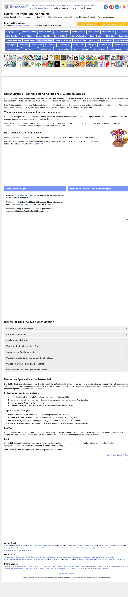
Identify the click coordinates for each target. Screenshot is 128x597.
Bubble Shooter (96, 36)
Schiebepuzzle (13, 49)
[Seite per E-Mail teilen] (105, 6)
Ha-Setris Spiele (62, 49)
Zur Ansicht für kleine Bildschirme (98, 569)
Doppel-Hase (46, 49)
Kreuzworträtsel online (43, 5)
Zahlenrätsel (77, 557)
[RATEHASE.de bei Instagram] (122, 6)
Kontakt (88, 566)
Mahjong (61, 545)
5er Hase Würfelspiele (77, 36)
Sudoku (29, 545)
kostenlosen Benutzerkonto (23, 25)
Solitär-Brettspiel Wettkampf (21, 204)
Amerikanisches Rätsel (64, 557)
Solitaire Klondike (43, 36)
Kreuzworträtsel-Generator (116, 559)
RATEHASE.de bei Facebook (34, 569)
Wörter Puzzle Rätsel (25, 559)
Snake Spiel (57, 548)
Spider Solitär (59, 36)
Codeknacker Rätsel (63, 40)
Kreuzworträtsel (45, 32)
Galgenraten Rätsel (13, 40)
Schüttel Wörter (105, 45)
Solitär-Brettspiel (51, 545)
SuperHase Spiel (39, 545)
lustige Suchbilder (45, 8)
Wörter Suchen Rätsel (33, 557)
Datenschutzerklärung (65, 566)
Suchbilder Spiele (29, 32)
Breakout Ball (36, 45)
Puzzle (67, 545)
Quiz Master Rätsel (55, 559)
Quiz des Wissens (62, 32)
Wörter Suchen (80, 40)
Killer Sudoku (11, 36)
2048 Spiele (91, 45)
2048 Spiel (65, 548)
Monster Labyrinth (81, 49)
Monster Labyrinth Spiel (106, 545)
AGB (54, 566)
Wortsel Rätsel (29, 49)
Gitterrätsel (110, 36)
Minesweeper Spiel (19, 545)
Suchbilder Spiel (16, 550)
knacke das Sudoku (82, 5)
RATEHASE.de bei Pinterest (76, 569)
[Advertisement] (66, 84)
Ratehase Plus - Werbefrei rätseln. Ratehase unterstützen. (23, 566)
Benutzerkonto (37, 144)
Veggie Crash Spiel (90, 548)
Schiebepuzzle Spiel (90, 545)
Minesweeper (107, 40)
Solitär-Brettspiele (45, 40)
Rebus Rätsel (29, 40)
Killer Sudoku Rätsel (48, 557)
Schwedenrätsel (78, 32)
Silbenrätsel (23, 45)
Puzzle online (93, 32)
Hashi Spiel (27, 550)
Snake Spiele (11, 45)
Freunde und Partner (108, 566)
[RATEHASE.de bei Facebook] (117, 6)
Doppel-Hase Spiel (19, 548)
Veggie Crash (50, 45)
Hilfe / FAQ (96, 566)
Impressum (48, 566)
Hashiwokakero (108, 32)
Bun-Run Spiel (102, 548)
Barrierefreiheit (79, 566)
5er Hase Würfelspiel (33, 548)
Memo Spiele (94, 40)
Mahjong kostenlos (65, 5)
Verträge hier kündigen (66, 573)
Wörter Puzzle (78, 45)
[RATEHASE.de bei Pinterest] (111, 6)
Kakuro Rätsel (26, 36)
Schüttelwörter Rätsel (41, 559)
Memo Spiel (8, 545)
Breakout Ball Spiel (76, 548)
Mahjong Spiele (12, 32)
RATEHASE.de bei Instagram (55, 569)
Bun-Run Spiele (64, 45)
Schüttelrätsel (99, 49)
